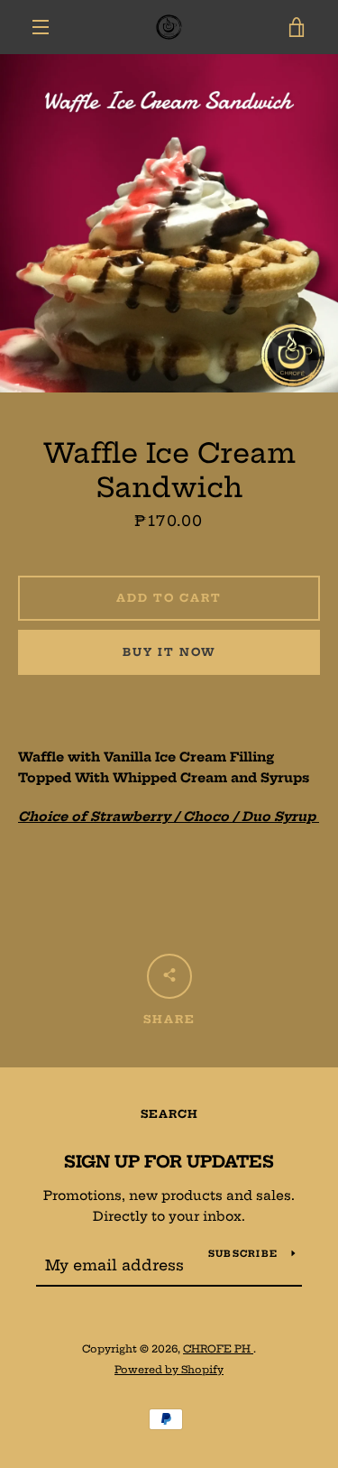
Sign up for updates (169, 1161)
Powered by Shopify (169, 1369)
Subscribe (243, 1254)
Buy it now (169, 652)
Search (169, 1114)
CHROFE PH (218, 1349)
